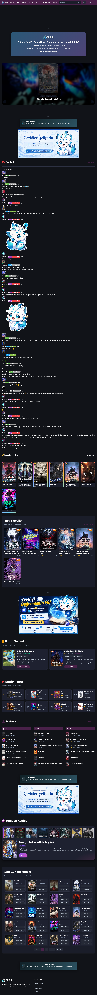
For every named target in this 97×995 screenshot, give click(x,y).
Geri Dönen (79, 656)
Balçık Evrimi (40, 908)
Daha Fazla (91, 721)
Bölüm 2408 (19, 943)
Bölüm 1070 (42, 902)
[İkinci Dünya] (9, 885)
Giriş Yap (91, 2)
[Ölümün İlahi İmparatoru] (76, 940)
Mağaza (38, 2)
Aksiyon (67, 656)
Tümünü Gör (90, 162)
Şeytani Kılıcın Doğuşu (63, 881)
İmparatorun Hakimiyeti (64, 703)
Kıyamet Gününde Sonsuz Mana (41, 705)
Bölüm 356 (64, 940)
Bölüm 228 (64, 913)
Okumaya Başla (22, 666)
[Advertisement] (48, 16)
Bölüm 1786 (64, 889)
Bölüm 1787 (64, 886)
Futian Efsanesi (88, 691)
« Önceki (37, 949)
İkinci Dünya (17, 881)
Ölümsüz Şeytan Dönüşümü (48, 99)
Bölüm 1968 (42, 930)
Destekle (31, 2)
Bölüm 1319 (19, 886)
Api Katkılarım (38, 988)
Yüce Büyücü (85, 894)
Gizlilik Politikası (38, 983)
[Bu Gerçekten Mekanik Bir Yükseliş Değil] (32, 899)
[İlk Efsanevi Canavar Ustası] (32, 926)
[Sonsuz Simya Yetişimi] (54, 926)
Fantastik (19, 656)
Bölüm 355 (64, 943)
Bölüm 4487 (19, 930)
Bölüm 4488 (19, 926)
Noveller (12, 2)
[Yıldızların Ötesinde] (9, 926)
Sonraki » (59, 949)
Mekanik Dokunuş (63, 692)
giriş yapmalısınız (21, 448)
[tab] (45, 103)
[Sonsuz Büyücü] (54, 940)
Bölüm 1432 (19, 902)
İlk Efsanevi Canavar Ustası (40, 922)
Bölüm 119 (86, 889)
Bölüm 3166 (86, 930)
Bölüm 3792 (64, 926)
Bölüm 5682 (19, 916)
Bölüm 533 (64, 902)
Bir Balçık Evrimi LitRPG (25, 651)
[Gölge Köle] (76, 926)
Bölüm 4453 (86, 899)
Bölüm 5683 (19, 913)
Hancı (15, 935)
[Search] (79, 2)
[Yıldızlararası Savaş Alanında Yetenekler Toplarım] (76, 912)
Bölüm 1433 (19, 899)
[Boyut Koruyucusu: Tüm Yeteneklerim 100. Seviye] (76, 885)
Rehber (36, 991)
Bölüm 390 (41, 916)
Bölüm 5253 (86, 940)
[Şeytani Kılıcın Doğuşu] (54, 885)
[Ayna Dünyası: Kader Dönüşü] (32, 940)
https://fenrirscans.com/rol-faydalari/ (14, 445)
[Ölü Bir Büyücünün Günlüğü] (54, 899)
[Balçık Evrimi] (32, 912)
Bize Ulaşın (37, 986)
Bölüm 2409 (19, 940)
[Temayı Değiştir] (84, 2)
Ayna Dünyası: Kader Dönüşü (40, 936)
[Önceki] (4, 101)
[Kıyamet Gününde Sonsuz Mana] (9, 912)
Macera (25, 656)
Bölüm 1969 (42, 926)
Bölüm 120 (86, 886)
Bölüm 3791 (64, 930)
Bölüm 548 (41, 886)
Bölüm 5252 (86, 943)
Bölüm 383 (86, 913)
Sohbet (55, 2)
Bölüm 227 (64, 916)
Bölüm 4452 (86, 902)
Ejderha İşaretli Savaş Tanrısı (17, 703)
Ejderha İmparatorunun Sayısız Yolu (88, 704)
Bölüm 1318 (19, 889)
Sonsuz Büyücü (63, 935)
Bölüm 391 (41, 913)
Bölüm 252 (41, 943)
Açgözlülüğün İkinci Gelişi (73, 651)
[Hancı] (9, 940)
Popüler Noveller (21, 2)
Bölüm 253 (41, 940)
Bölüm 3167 (86, 926)
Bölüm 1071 (41, 899)
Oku (22, 855)
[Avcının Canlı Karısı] (9, 899)
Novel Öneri (46, 2)
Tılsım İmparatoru (41, 881)
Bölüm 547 (41, 889)
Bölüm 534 (64, 899)
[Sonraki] (92, 101)
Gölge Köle (16, 692)
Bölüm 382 (86, 916)
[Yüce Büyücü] (76, 899)
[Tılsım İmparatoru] (32, 885)
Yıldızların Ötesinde (17, 922)
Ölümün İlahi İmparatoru (84, 936)
